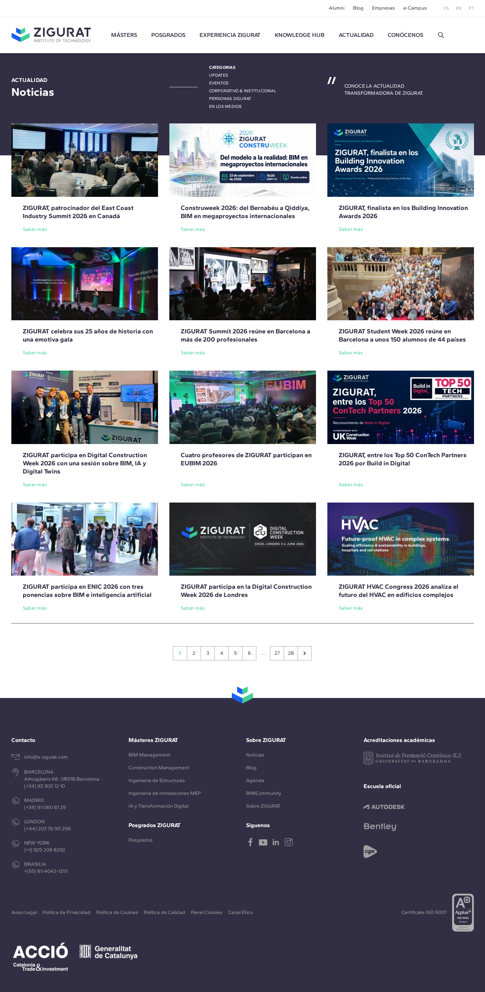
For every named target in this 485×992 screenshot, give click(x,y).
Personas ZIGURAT (230, 98)
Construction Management (159, 768)
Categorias (222, 67)
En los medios (225, 106)
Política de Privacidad (67, 912)
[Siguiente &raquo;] (305, 653)
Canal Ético (240, 912)
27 (277, 653)
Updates (218, 75)
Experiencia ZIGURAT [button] (230, 35)
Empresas (383, 8)
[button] (441, 35)
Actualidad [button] (356, 35)
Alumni (336, 8)
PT (471, 8)
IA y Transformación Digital (159, 806)
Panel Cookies (206, 912)
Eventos (219, 83)
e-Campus (415, 8)
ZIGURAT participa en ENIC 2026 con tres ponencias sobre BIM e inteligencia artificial (87, 591)
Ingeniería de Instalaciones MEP (165, 793)
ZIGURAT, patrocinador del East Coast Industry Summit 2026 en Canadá (78, 212)
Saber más (35, 229)
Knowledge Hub (300, 35)
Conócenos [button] (405, 35)
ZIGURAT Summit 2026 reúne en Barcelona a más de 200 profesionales (245, 335)
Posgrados (168, 35)
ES (446, 8)
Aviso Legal (24, 912)
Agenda (255, 780)
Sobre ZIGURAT (263, 806)
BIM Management (149, 755)
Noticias (255, 755)
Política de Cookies (117, 912)
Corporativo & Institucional (242, 90)
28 (291, 653)
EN (459, 8)
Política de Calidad (164, 912)
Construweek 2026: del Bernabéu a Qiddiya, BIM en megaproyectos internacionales (245, 212)
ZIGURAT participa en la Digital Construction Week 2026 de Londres (246, 591)
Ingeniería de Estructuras (157, 780)
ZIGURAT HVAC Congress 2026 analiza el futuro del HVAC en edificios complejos (398, 591)
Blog (358, 8)
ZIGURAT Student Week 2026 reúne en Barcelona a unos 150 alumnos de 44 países (402, 335)
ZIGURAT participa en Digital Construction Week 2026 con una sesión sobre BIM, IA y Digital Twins (85, 463)
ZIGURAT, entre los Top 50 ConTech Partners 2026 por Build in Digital (403, 459)
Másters (124, 35)
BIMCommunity (263, 793)
